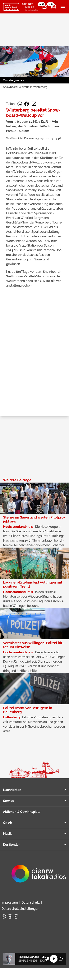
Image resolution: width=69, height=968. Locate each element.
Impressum (10, 902)
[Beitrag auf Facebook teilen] (26, 104)
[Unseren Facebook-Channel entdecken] (10, 916)
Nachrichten (12, 790)
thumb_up (60, 958)
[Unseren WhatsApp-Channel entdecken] (4, 916)
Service (8, 801)
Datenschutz (31, 902)
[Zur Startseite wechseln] (11, 7)
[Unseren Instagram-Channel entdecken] (16, 916)
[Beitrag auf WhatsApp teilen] (19, 104)
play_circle (53, 958)
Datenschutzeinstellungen (20, 908)
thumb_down (46, 958)
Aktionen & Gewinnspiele (21, 812)
